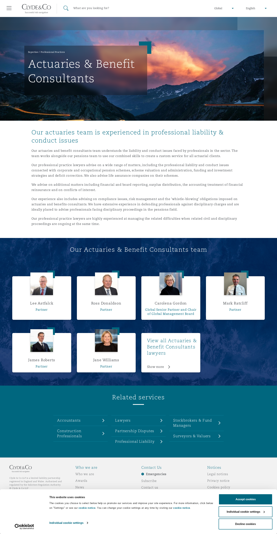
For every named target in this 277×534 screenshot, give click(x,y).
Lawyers (123, 420)
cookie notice (87, 507)
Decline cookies (245, 524)
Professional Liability (135, 441)
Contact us (149, 487)
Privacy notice (218, 481)
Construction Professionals (69, 433)
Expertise (33, 52)
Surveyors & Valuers (192, 436)
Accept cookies (246, 499)
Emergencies (156, 474)
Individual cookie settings (66, 522)
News (79, 487)
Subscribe (149, 481)
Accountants (68, 420)
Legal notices (217, 474)
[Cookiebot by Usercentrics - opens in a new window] (24, 526)
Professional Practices (53, 52)
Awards (81, 481)
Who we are (84, 474)
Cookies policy (218, 487)
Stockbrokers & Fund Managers (192, 423)
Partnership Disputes (134, 431)
